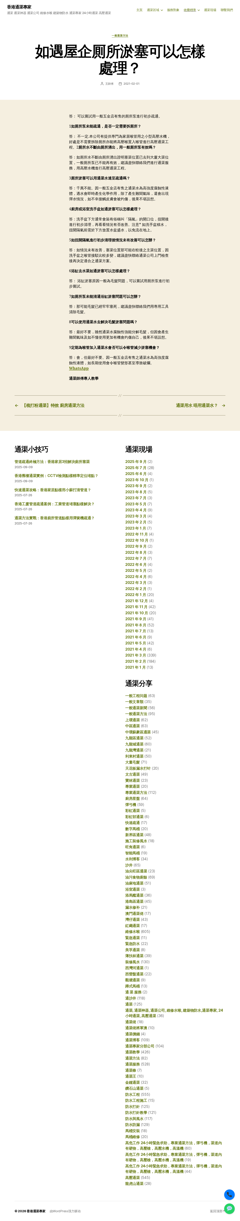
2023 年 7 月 (135, 498)
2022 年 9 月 (136, 546)
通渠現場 (210, 10)
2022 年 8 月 (136, 552)
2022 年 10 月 (136, 540)
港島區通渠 (134, 901)
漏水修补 (132, 907)
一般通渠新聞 (136, 708)
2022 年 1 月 (135, 595)
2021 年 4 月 (135, 649)
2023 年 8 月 (136, 492)
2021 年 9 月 (135, 619)
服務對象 (173, 10)
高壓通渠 (132, 1177)
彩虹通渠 (132, 810)
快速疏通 (132, 822)
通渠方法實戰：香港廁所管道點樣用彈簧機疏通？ (55, 518)
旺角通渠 (132, 847)
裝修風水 (132, 962)
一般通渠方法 (120, 35)
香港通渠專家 (19, 7)
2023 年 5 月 (135, 504)
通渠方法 (132, 1058)
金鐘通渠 (132, 1082)
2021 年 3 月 (135, 655)
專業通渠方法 (136, 792)
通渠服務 (132, 1064)
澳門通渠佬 (134, 913)
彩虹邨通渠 (134, 817)
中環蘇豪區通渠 (138, 732)
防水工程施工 (136, 1100)
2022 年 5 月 (135, 570)
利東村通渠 (134, 756)
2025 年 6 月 (136, 474)
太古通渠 (132, 774)
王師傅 (109, 83)
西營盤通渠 (134, 974)
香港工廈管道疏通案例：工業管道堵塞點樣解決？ (55, 504)
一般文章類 (134, 701)
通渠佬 (130, 1022)
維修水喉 (132, 931)
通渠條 (130, 1070)
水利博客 (132, 859)
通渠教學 (132, 1052)
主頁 (139, 10)
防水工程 (132, 1094)
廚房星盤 (132, 798)
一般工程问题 (136, 696)
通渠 (128, 1004)
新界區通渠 (134, 835)
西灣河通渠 (134, 968)
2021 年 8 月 (135, 625)
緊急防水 (132, 943)
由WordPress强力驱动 (65, 1211)
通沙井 (130, 998)
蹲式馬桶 (132, 986)
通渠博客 (132, 1040)
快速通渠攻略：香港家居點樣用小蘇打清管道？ (53, 490)
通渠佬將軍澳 (136, 1028)
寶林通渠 (132, 780)
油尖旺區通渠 (136, 871)
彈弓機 (130, 804)
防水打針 (132, 1106)
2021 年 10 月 (136, 613)
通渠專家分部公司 (139, 1046)
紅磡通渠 (132, 925)
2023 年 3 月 (135, 516)
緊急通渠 (132, 938)
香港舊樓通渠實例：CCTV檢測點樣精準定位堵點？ (56, 475)
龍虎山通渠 (134, 1183)
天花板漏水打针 (138, 768)
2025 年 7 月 (135, 468)
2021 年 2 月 (135, 661)
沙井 (128, 865)
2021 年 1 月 (135, 667)
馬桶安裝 (132, 1131)
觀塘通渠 (132, 980)
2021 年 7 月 (135, 631)
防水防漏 (132, 1124)
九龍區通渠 (134, 738)
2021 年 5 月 (135, 643)
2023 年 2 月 (135, 522)
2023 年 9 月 (136, 486)
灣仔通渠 (132, 919)
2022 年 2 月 (135, 589)
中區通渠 (132, 726)
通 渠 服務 (133, 992)
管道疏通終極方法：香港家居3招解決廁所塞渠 (52, 461)
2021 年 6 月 (135, 637)
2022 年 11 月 (136, 534)
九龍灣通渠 (134, 750)
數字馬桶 (132, 829)
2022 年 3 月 (135, 582)
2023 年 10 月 (136, 480)
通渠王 (130, 1076)
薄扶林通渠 (134, 956)
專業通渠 (132, 786)
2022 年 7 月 (135, 558)
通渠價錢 (132, 1034)
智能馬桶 (132, 853)
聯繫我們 (227, 10)
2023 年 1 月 (135, 528)
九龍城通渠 (134, 744)
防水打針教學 (136, 1112)
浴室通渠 (132, 889)
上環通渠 (132, 720)
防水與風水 (134, 1118)
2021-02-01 (131, 83)
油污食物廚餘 (136, 877)
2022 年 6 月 (136, 564)
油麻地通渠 (134, 883)
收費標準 (190, 10)
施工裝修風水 (136, 841)
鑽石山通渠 (134, 1088)
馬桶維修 (132, 1137)
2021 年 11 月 (136, 607)
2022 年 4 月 (136, 576)
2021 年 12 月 (136, 601)
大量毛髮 (132, 762)
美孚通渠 (132, 950)
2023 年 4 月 (136, 510)
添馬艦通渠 (134, 895)
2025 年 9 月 (136, 461)
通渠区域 (153, 10)
